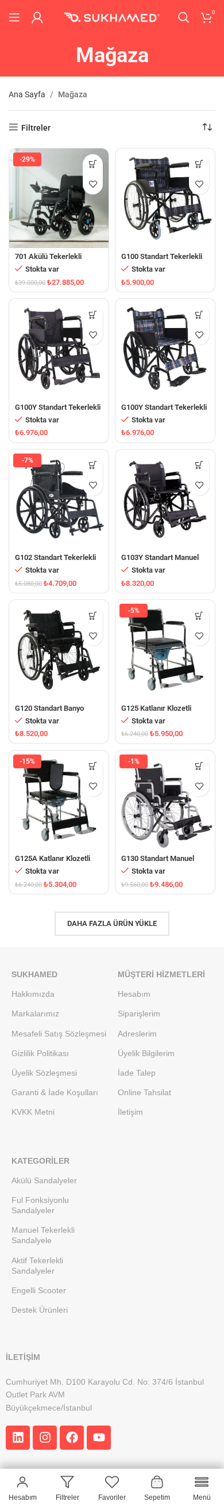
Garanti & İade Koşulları (54, 1092)
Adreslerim (137, 1033)
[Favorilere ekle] (93, 184)
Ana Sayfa (27, 94)
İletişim (130, 1111)
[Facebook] (72, 1438)
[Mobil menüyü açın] (14, 17)
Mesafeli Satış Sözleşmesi (58, 1033)
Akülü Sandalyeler (44, 1180)
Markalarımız (35, 1013)
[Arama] (183, 17)
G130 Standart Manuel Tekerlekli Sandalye (157, 862)
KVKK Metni (33, 1111)
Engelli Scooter (38, 1290)
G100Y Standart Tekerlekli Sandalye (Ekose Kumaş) (164, 411)
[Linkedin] (18, 1438)
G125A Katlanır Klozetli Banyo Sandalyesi (52, 862)
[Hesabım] (37, 17)
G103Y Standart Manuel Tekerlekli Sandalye (160, 561)
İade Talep (137, 1072)
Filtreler (36, 127)
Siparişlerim (139, 1013)
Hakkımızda (33, 994)
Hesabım (134, 994)
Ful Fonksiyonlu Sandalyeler (40, 1205)
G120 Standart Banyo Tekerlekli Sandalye (49, 712)
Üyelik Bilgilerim (146, 1053)
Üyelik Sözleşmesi (44, 1072)
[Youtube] (99, 1438)
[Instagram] (45, 1438)
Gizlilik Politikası (40, 1053)
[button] (93, 164)
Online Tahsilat (144, 1092)
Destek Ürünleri (39, 1309)
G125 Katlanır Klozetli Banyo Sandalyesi (156, 712)
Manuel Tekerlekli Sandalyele (43, 1235)
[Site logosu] (112, 16)
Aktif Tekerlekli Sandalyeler (37, 1265)
